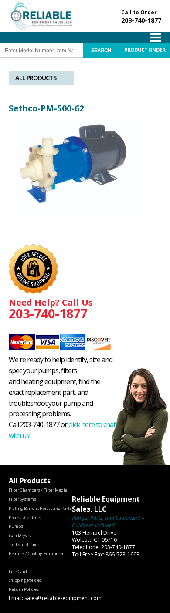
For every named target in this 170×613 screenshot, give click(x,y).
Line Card (18, 571)
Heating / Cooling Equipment (37, 553)
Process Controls (25, 517)
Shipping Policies (25, 580)
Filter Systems (22, 499)
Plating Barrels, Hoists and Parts (40, 508)
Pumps (16, 526)
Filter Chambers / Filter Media (38, 490)
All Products (35, 78)
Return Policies (24, 589)
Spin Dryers (20, 535)
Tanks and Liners (25, 544)
